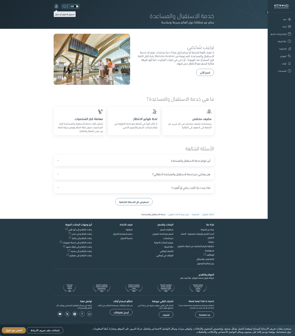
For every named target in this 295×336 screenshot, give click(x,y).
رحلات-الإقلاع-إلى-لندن (82, 234)
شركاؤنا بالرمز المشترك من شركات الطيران (195, 246)
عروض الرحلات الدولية (163, 242)
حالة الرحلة (168, 247)
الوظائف (210, 255)
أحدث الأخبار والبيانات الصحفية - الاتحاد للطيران (197, 235)
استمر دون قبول (14, 330)
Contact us (204, 314)
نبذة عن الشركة (207, 229)
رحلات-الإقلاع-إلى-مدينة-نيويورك (77, 242)
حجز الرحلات (168, 238)
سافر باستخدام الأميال (123, 234)
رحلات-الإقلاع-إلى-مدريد (81, 251)
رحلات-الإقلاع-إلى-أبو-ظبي (80, 229)
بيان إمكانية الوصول (205, 263)
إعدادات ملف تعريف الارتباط (45, 330)
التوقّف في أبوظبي (164, 255)
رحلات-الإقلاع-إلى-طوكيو (81, 255)
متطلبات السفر (166, 229)
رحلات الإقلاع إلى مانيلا (82, 238)
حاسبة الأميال (126, 238)
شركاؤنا (129, 229)
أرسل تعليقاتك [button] (121, 312)
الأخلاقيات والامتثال (205, 259)
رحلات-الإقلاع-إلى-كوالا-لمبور (79, 247)
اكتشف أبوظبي (166, 251)
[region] (147, 330)
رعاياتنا (211, 242)
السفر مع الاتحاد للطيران (162, 234)
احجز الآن (205, 72)
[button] (267, 12)
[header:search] (64, 6)
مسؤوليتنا (209, 250)
